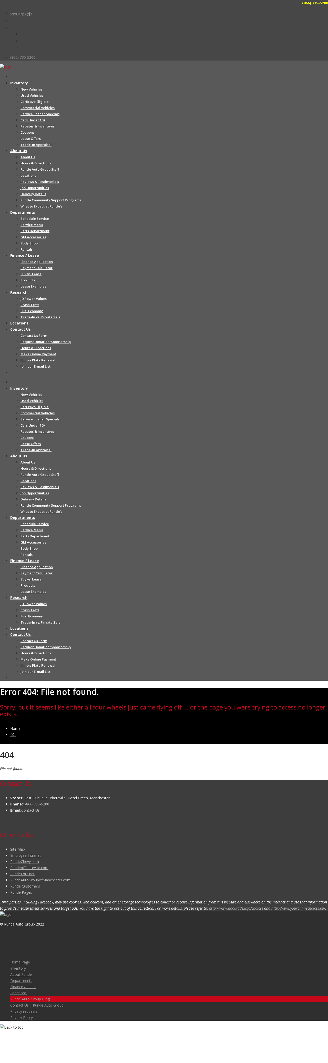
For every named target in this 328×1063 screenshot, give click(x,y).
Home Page (20, 962)
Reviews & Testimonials (39, 181)
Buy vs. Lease (31, 274)
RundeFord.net (22, 873)
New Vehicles (31, 89)
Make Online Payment (38, 354)
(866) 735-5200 (315, 3)
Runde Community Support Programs (50, 200)
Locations (28, 175)
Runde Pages (21, 892)
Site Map (17, 849)
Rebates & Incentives (37, 126)
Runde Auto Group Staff (39, 169)
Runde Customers (25, 886)
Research (18, 292)
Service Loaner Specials (39, 114)
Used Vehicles (31, 95)
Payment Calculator (36, 267)
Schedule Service (34, 218)
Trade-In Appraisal (36, 144)
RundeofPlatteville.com (29, 867)
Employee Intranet (25, 855)
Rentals (26, 249)
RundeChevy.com (24, 861)
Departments (22, 212)
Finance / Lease (24, 255)
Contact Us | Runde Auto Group (37, 1005)
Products (27, 280)
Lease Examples (33, 286)
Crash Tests (29, 304)
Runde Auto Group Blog (30, 999)
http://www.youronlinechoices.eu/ (298, 908)
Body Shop (29, 243)
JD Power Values (33, 298)
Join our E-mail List (35, 366)
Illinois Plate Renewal (37, 360)
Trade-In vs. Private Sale (40, 317)
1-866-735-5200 (36, 804)
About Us (18, 150)
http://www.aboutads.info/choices (236, 908)
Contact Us (20, 329)
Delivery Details (33, 194)
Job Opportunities (34, 187)
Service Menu (31, 224)
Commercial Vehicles (37, 107)
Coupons (27, 132)
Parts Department (34, 231)
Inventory (19, 83)
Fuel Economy (31, 311)
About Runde (21, 974)
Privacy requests (23, 1011)
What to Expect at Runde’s (41, 206)
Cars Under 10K (32, 120)
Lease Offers (30, 138)
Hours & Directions (35, 163)
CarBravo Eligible (34, 101)
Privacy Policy (21, 1017)
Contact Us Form (33, 335)
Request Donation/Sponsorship (45, 341)
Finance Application (36, 261)
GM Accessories (33, 237)
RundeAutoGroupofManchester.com (40, 880)
